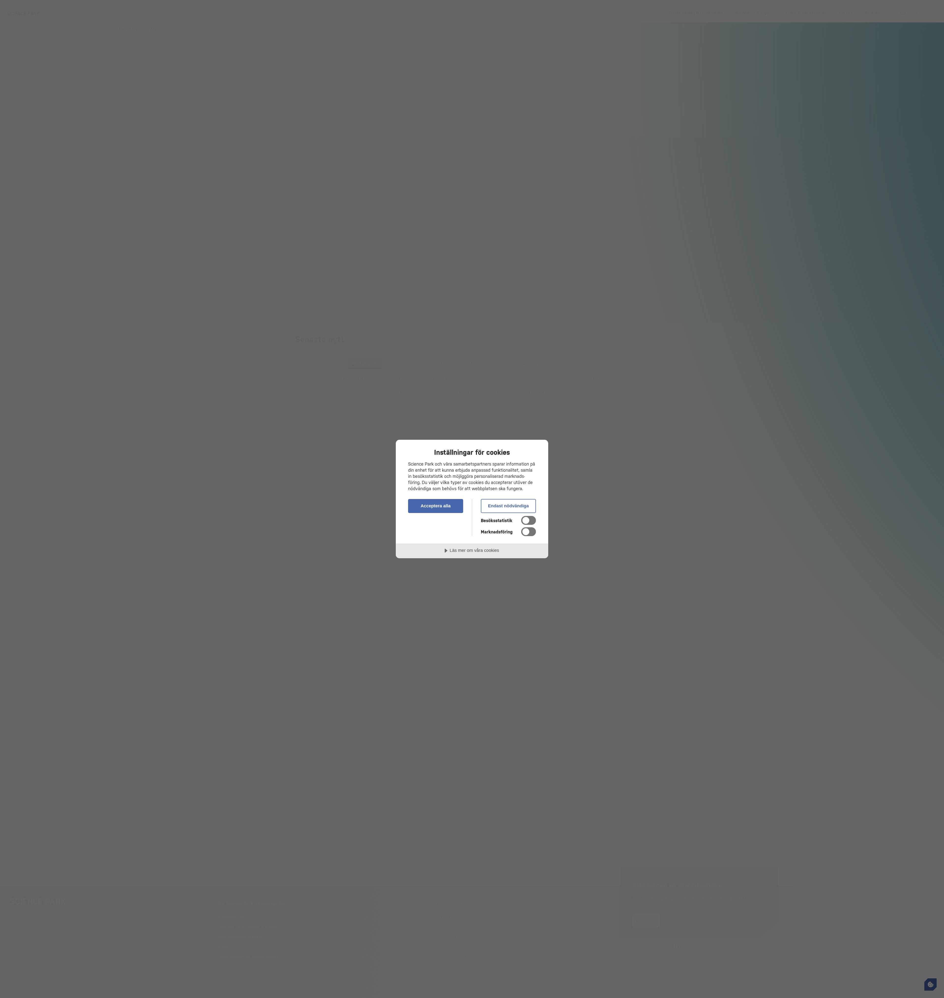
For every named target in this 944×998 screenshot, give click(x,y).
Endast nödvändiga (508, 505)
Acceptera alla (436, 505)
